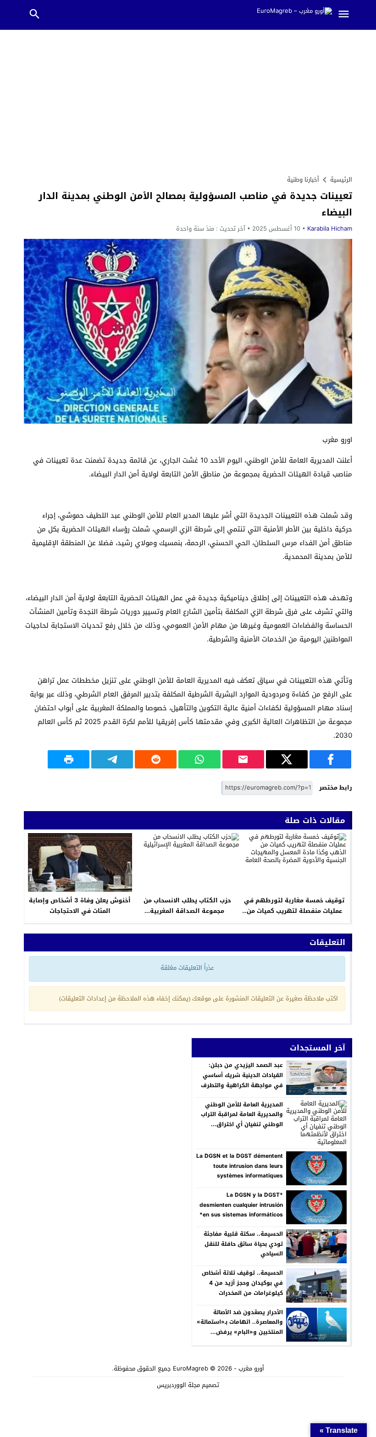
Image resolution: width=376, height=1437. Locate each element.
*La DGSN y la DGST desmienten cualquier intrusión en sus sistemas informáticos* (241, 1205)
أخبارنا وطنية (303, 179)
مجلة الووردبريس (178, 1385)
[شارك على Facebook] (330, 759)
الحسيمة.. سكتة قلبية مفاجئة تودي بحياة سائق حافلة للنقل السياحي (243, 1244)
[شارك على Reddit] (155, 759)
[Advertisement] (188, 98)
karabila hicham (329, 228)
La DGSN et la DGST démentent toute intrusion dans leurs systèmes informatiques (239, 1166)
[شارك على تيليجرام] (112, 759)
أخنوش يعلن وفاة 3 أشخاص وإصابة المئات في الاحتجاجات (80, 906)
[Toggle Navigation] (346, 14)
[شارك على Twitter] (286, 759)
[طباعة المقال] (68, 759)
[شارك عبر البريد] (243, 759)
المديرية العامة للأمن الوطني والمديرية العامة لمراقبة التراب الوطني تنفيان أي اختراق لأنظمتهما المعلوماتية (242, 1119)
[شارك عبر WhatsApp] (199, 759)
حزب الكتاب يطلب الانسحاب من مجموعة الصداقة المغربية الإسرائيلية (187, 911)
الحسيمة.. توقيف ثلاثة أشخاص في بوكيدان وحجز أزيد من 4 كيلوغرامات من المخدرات (242, 1283)
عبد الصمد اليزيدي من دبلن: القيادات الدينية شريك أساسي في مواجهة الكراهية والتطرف (242, 1075)
